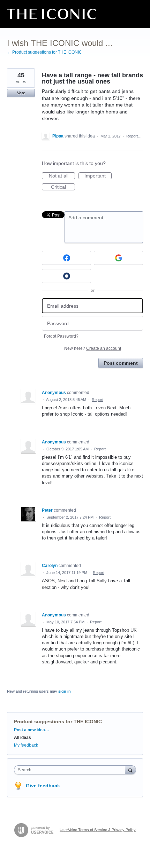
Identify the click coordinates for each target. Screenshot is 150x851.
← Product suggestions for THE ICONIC (44, 52)
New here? (92, 348)
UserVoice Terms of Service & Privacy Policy (98, 830)
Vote (21, 93)
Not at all (62, 176)
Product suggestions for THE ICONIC (58, 721)
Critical (63, 187)
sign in (64, 691)
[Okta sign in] (66, 276)
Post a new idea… (31, 729)
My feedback (26, 745)
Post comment (121, 363)
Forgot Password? (61, 336)
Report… (134, 136)
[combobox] (71, 769)
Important (98, 176)
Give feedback (43, 785)
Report (97, 399)
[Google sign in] (118, 258)
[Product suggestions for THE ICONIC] (51, 14)
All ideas (22, 737)
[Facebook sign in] (66, 258)
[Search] (130, 769)
